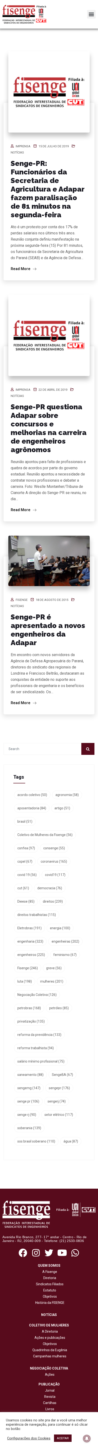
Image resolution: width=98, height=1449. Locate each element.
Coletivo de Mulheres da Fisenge (45, 835)
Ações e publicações (49, 1338)
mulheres (51, 981)
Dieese (25, 901)
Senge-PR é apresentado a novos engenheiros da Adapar (48, 630)
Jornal (49, 1390)
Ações (49, 1374)
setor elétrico (58, 1115)
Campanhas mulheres (49, 1356)
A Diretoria (49, 1331)
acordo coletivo (32, 795)
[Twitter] (49, 1253)
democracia (49, 888)
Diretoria (49, 1278)
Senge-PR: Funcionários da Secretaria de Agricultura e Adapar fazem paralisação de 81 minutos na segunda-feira (47, 189)
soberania (29, 1128)
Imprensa (23, 146)
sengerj (57, 1101)
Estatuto (49, 1290)
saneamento (30, 1075)
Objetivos (49, 1296)
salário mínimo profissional (40, 1061)
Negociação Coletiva (37, 995)
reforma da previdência (39, 1035)
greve (54, 968)
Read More (21, 269)
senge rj (26, 1115)
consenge (54, 848)
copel (24, 861)
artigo (62, 808)
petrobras (29, 1008)
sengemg (28, 1088)
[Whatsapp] (75, 1253)
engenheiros (31, 955)
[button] (91, 14)
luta (24, 981)
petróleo (59, 1008)
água (71, 1141)
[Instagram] (36, 1253)
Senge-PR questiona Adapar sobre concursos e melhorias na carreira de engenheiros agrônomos (49, 428)
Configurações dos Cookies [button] (28, 1438)
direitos (53, 901)
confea (26, 848)
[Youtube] (62, 1253)
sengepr (59, 1088)
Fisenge (22, 600)
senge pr (28, 1101)
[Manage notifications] (87, 1438)
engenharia (30, 941)
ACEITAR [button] (63, 1438)
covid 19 (27, 875)
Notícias (17, 152)
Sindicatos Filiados (49, 1284)
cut (23, 888)
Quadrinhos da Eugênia (49, 1350)
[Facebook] (23, 1253)
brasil (24, 821)
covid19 (55, 875)
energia (60, 928)
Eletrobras (29, 928)
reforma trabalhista (35, 1048)
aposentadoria (31, 808)
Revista (49, 1397)
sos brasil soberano (36, 1141)
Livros (49, 1409)
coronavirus (54, 861)
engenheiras (65, 941)
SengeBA (62, 1075)
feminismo (65, 955)
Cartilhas (49, 1403)
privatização (31, 1021)
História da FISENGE (49, 1303)
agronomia (67, 795)
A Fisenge (49, 1272)
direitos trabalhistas (36, 915)
